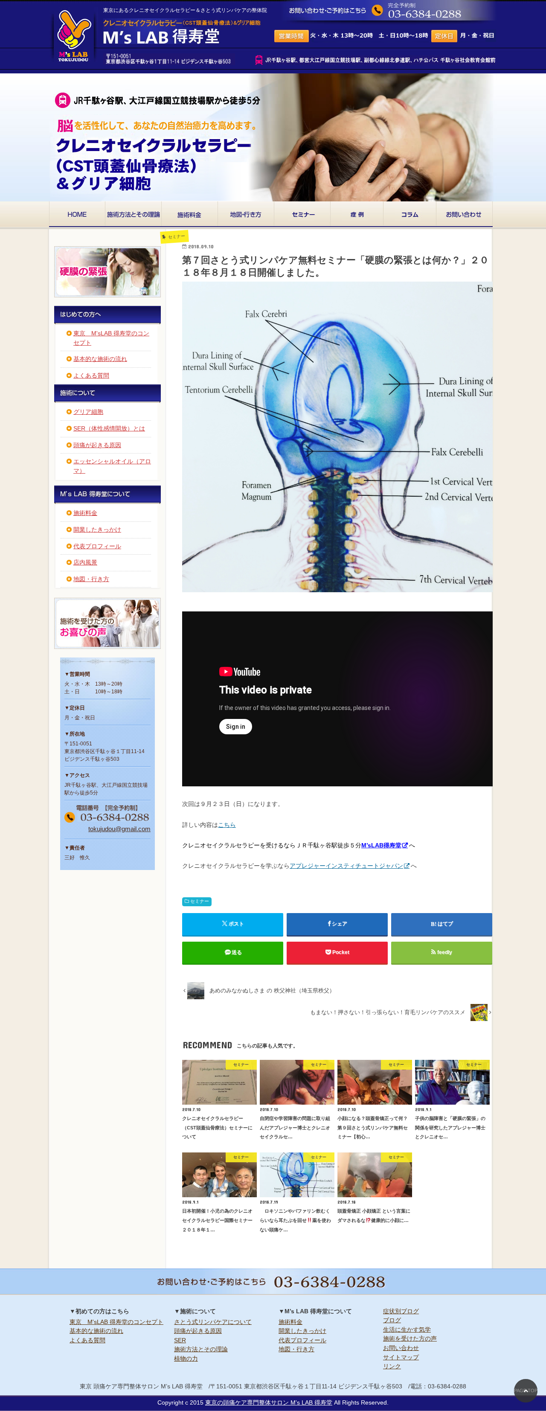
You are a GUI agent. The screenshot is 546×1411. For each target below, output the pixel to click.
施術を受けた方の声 (410, 1338)
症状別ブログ (401, 1311)
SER (180, 1340)
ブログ (392, 1320)
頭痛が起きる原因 (97, 445)
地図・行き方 (91, 579)
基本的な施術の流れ (100, 358)
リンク (392, 1366)
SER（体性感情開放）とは (109, 428)
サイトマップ (401, 1357)
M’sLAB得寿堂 (381, 845)
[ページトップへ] (525, 1390)
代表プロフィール (97, 546)
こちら (227, 824)
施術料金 (85, 512)
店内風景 (85, 562)
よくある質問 (91, 375)
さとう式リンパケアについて (213, 1321)
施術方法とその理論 (201, 1349)
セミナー (199, 901)
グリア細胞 (88, 411)
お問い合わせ (401, 1347)
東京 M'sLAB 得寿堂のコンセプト (116, 1321)
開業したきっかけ (97, 529)
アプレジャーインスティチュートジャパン (346, 865)
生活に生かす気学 (407, 1329)
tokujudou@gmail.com (119, 828)
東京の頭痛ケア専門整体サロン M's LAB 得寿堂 (268, 1402)
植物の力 (186, 1358)
